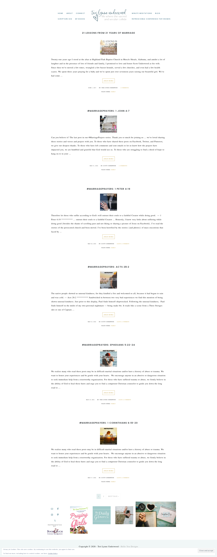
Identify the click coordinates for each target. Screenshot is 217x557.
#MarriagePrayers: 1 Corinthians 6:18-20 (108, 422)
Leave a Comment (123, 243)
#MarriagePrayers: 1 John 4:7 (108, 110)
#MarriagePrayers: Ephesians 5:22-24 (108, 344)
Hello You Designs (129, 546)
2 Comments (124, 88)
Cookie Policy (53, 553)
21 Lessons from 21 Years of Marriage (108, 32)
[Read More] (108, 81)
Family (113, 91)
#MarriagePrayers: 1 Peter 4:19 (108, 188)
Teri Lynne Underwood (108, 13)
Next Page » (113, 496)
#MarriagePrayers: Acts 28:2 (108, 266)
